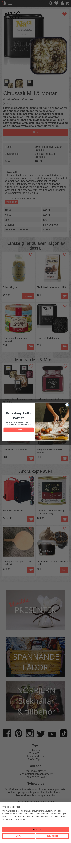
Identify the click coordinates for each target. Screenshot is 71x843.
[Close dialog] (67, 404)
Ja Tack (18, 430)
